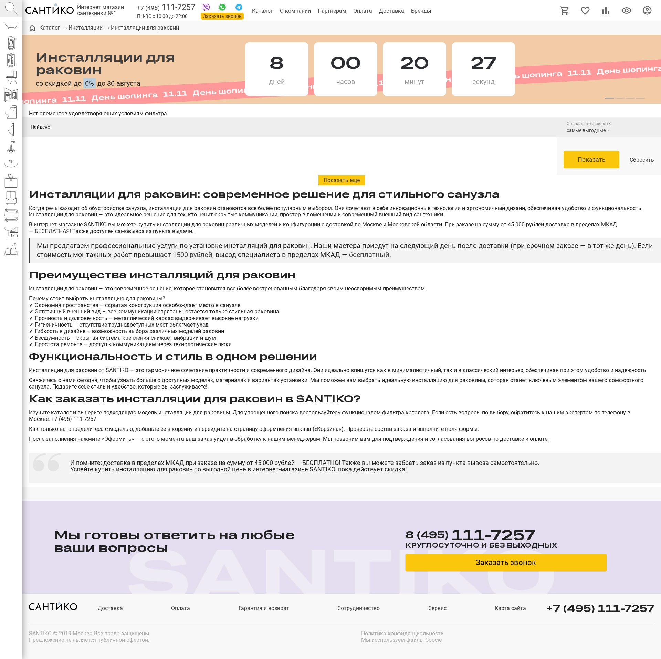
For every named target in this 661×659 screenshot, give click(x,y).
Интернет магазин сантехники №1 (100, 10)
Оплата (362, 11)
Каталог (262, 11)
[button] (609, 98)
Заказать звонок (222, 16)
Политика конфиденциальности (402, 633)
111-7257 (166, 7)
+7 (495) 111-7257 (600, 608)
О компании (295, 11)
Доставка (391, 11)
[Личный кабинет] (647, 10)
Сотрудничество (358, 608)
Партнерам (332, 11)
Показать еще (342, 180)
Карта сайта (510, 608)
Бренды (421, 11)
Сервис (437, 608)
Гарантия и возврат (264, 608)
